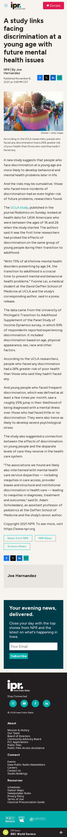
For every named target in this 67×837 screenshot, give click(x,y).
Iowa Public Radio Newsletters (26, 764)
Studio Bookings (17, 773)
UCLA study (19, 207)
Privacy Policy (15, 796)
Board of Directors (18, 736)
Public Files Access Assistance (25, 748)
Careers (12, 767)
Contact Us (14, 770)
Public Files (14, 745)
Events (11, 761)
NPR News (45, 538)
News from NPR (18, 538)
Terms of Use (15, 799)
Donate (55, 5)
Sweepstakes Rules (19, 793)
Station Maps (15, 790)
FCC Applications (17, 742)
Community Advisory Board (24, 739)
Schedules (13, 787)
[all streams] (62, 832)
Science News (17, 546)
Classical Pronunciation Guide (26, 802)
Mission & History (18, 730)
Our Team (13, 733)
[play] (5, 832)
